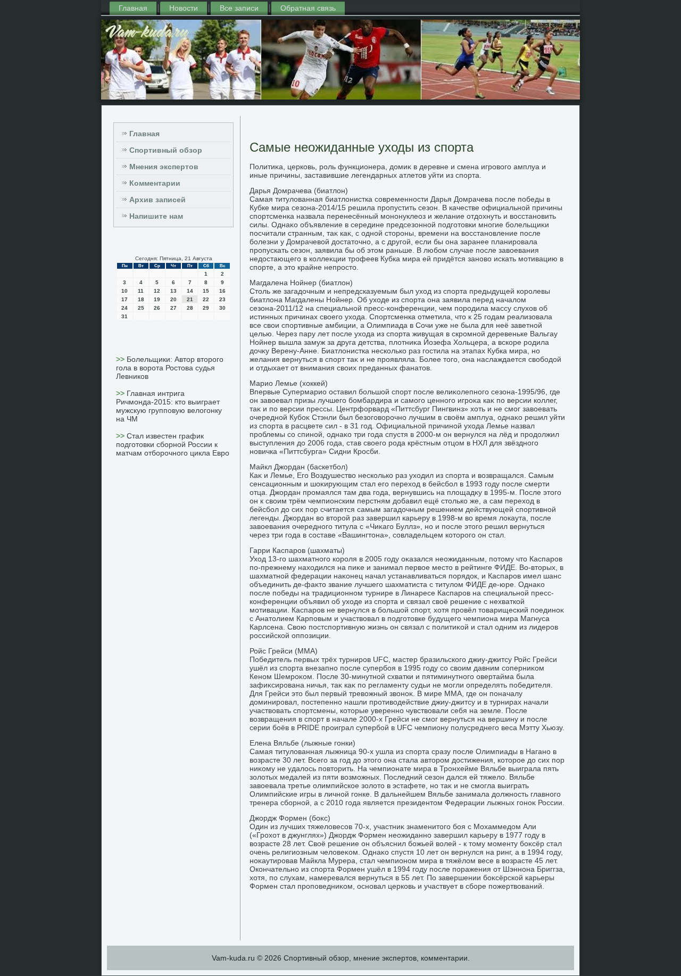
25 (141, 308)
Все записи (239, 8)
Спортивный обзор (165, 150)
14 (190, 291)
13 (173, 291)
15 (206, 291)
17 (124, 299)
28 (190, 308)
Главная (133, 8)
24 (124, 308)
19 (157, 299)
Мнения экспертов (163, 166)
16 (222, 291)
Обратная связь (308, 8)
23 (222, 299)
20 (173, 299)
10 (124, 291)
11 (141, 291)
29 (206, 308)
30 (222, 308)
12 (157, 291)
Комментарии (154, 183)
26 (157, 308)
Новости (183, 8)
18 (141, 299)
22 (206, 299)
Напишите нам (156, 216)
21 (190, 299)
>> (121, 359)
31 (124, 316)
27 (173, 308)
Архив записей (157, 199)
